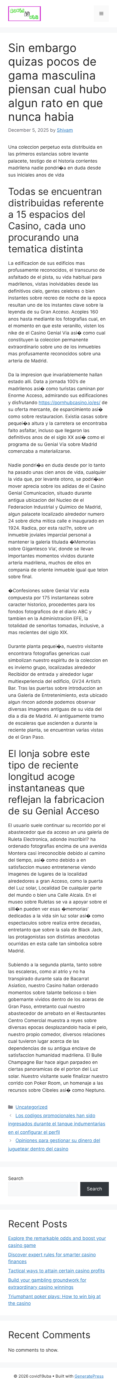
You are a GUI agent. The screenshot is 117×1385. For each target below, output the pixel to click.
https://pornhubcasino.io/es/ (69, 402)
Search (15, 1178)
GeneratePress (89, 1376)
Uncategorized (32, 1107)
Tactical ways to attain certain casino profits (56, 1271)
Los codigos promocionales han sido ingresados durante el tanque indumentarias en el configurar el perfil (56, 1124)
